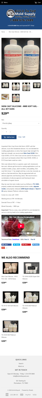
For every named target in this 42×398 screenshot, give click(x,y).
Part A (26, 239)
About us (21, 366)
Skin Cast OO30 (29, 153)
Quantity (4, 128)
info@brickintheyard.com (21, 376)
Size (2, 120)
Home (3, 32)
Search (21, 363)
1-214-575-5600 (12, 25)
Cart (39, 2)
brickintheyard (16, 390)
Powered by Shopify (27, 390)
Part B (33, 239)
